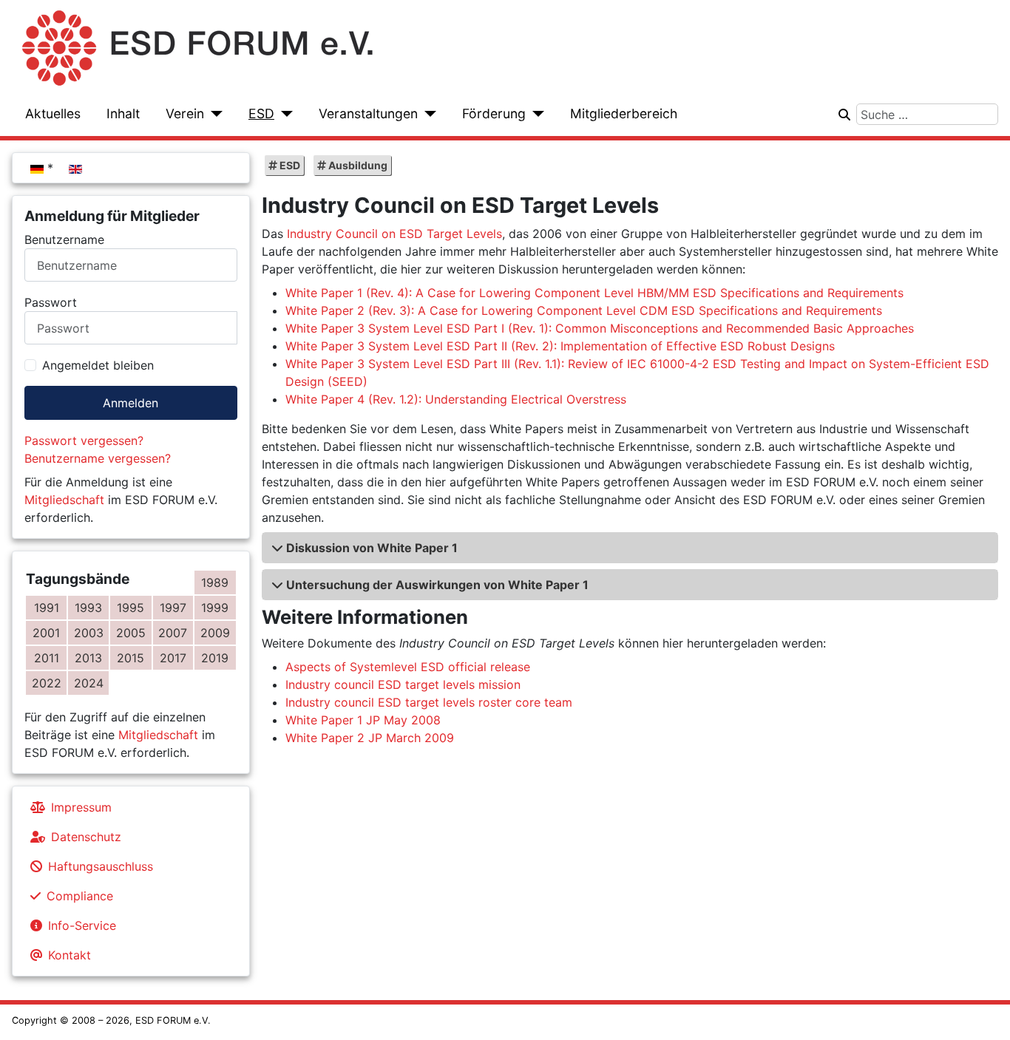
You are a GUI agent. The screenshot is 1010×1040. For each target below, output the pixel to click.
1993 (88, 607)
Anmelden (130, 402)
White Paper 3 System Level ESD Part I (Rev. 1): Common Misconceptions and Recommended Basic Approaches (599, 328)
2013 (88, 657)
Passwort (50, 302)
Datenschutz (86, 836)
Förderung (494, 113)
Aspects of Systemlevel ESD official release (407, 666)
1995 (130, 607)
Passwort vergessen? (83, 440)
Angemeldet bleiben (98, 365)
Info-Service (82, 925)
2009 (215, 632)
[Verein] (213, 113)
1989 (214, 582)
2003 (89, 632)
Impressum (81, 807)
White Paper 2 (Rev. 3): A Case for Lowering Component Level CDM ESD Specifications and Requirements (583, 310)
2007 (172, 632)
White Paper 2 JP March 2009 (369, 737)
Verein (185, 113)
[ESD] (283, 113)
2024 (89, 683)
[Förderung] (535, 113)
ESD (261, 113)
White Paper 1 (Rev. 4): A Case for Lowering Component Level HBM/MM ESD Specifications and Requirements (594, 292)
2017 (173, 657)
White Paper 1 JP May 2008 (363, 720)
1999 (214, 607)
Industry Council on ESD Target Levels (394, 233)
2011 (46, 657)
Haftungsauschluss (100, 866)
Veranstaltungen (368, 113)
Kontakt (69, 955)
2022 (46, 683)
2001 (46, 632)
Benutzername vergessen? (97, 458)
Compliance (80, 895)
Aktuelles (53, 113)
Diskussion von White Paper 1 (372, 547)
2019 (214, 657)
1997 (173, 607)
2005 (131, 632)
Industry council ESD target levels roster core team (428, 702)
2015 (130, 657)
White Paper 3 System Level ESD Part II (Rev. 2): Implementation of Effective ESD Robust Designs (560, 346)
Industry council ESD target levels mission (403, 684)
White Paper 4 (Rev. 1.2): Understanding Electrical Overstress (455, 399)
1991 (46, 607)
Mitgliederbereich (623, 113)
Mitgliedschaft (64, 499)
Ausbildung (356, 165)
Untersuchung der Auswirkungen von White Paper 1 (437, 584)
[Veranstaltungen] (427, 113)
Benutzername (64, 239)
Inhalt (123, 113)
